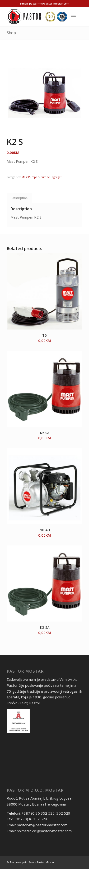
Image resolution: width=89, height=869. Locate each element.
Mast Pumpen (30, 177)
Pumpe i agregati (51, 177)
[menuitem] (74, 16)
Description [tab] (20, 198)
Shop (11, 32)
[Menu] (73, 16)
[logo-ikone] (37, 16)
